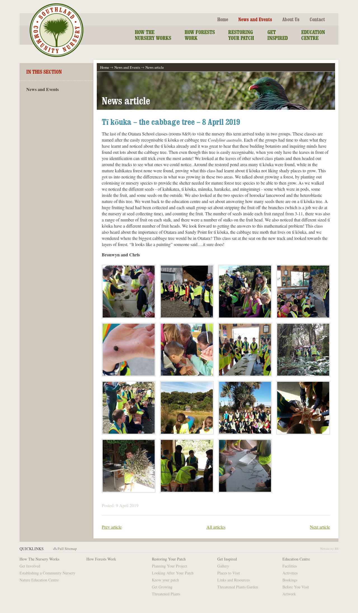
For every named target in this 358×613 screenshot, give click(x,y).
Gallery (223, 566)
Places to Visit (228, 573)
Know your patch (165, 580)
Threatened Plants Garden (237, 587)
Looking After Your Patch (173, 573)
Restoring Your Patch (241, 34)
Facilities (289, 566)
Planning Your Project (169, 566)
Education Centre (313, 34)
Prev (112, 527)
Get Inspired (277, 34)
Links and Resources (233, 580)
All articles (215, 527)
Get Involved (30, 566)
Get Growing (162, 587)
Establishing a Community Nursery (47, 573)
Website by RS (329, 549)
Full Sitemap (67, 548)
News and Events (255, 19)
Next (320, 527)
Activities (290, 573)
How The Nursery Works (39, 559)
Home (222, 19)
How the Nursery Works (153, 34)
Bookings (289, 580)
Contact (317, 19)
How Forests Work (200, 34)
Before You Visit (295, 587)
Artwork (289, 594)
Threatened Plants (166, 594)
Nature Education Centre (39, 580)
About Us (291, 19)
